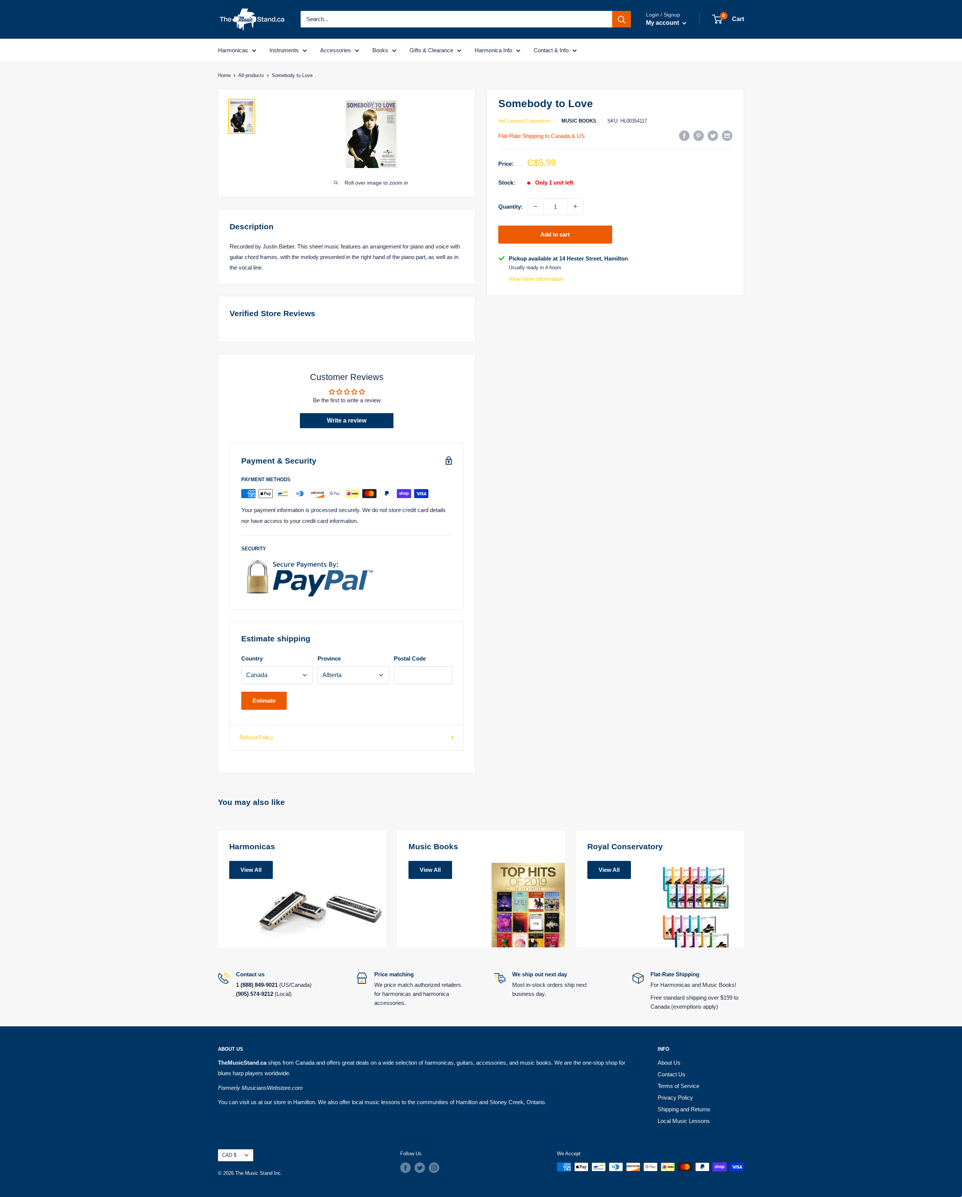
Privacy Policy (675, 1097)
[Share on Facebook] (684, 135)
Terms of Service (678, 1086)
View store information (536, 279)
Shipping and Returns (684, 1109)
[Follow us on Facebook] (405, 1167)
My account (663, 23)
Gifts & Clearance (431, 50)
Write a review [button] (346, 420)
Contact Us (671, 1074)
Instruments (284, 50)
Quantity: (510, 206)
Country (252, 658)
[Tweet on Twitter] (713, 135)
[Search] (621, 19)
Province (329, 658)
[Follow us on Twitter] (419, 1167)
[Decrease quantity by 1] (535, 206)
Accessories (335, 50)
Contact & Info (551, 50)
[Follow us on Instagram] (434, 1167)
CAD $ (229, 1155)
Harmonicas (233, 50)
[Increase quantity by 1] (575, 206)
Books (380, 50)
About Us (669, 1062)
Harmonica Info (493, 50)
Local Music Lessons (684, 1121)
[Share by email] (727, 135)
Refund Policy (256, 737)
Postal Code (410, 658)
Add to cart (555, 234)
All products (251, 75)
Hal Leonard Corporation (524, 121)
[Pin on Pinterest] (698, 135)
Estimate (264, 700)
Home (224, 75)
